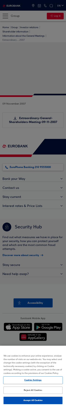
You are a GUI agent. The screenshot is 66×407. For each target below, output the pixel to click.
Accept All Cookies (33, 400)
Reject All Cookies (33, 390)
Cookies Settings (33, 380)
